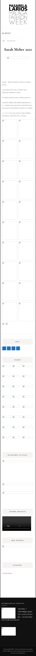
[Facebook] (4, 348)
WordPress (21, 653)
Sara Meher (5, 113)
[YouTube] (18, 348)
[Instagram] (9, 348)
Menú (8, 33)
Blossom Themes (28, 651)
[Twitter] (13, 348)
